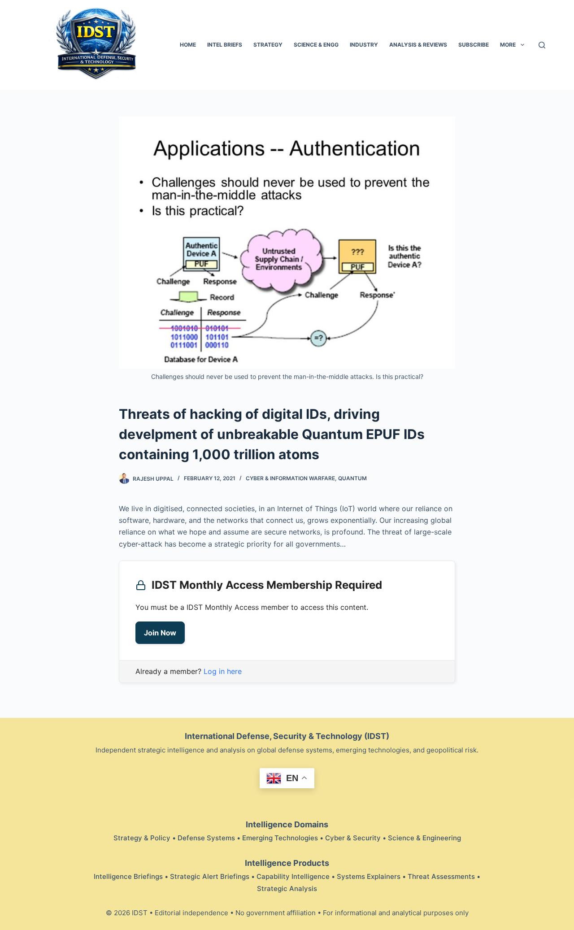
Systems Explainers (368, 876)
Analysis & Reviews (418, 44)
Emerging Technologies (280, 838)
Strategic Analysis (287, 888)
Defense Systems (206, 838)
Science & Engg (316, 44)
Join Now (160, 632)
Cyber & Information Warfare (290, 478)
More (508, 44)
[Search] (542, 45)
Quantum (352, 478)
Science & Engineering (424, 838)
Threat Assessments (441, 876)
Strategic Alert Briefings (209, 876)
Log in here (223, 671)
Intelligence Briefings (128, 876)
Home (188, 44)
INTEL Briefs (224, 44)
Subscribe (473, 44)
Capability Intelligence (293, 876)
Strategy (268, 44)
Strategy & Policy (141, 838)
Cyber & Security (353, 838)
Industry (364, 44)
